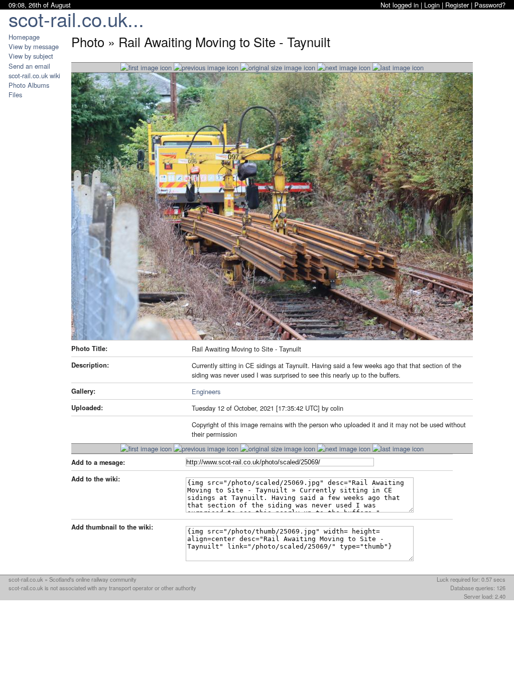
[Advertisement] (39, 249)
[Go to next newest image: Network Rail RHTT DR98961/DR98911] (206, 67)
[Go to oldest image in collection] (398, 67)
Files (15, 94)
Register (457, 5)
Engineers (206, 391)
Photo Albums (29, 85)
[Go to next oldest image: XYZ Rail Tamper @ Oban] (343, 67)
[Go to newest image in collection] (146, 67)
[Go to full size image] (277, 67)
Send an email (29, 66)
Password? (489, 5)
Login (432, 5)
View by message (34, 46)
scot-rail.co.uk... (76, 19)
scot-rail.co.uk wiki (34, 75)
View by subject (31, 56)
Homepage (24, 37)
